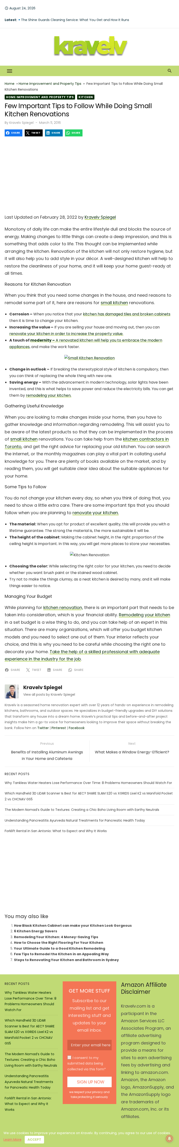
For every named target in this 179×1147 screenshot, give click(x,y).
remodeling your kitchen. (48, 395)
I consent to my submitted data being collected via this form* (86, 1063)
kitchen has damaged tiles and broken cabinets (126, 314)
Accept (34, 1139)
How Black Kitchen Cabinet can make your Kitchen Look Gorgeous (73, 925)
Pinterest (59, 728)
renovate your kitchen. (95, 513)
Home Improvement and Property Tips (50, 83)
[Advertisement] (89, 174)
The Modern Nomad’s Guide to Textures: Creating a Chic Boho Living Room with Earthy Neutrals (82, 809)
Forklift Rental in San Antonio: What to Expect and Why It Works (56, 831)
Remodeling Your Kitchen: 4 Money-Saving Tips (56, 937)
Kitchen (86, 97)
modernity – (42, 340)
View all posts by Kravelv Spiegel (49, 694)
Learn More (12, 1139)
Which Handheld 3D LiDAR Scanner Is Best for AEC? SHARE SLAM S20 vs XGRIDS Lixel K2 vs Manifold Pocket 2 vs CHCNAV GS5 (30, 1032)
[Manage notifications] (169, 1138)
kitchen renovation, (63, 607)
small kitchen (114, 303)
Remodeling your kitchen (144, 615)
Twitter (43, 728)
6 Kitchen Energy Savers (35, 931)
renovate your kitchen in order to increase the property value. (66, 333)
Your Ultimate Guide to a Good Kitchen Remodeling (59, 948)
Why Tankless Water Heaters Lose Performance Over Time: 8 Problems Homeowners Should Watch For (88, 782)
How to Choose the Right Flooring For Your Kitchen (58, 942)
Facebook (77, 728)
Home (9, 83)
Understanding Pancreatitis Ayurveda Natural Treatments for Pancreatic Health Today (75, 820)
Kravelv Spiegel (21, 123)
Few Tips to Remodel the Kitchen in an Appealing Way (61, 954)
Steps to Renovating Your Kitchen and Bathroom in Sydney (66, 960)
